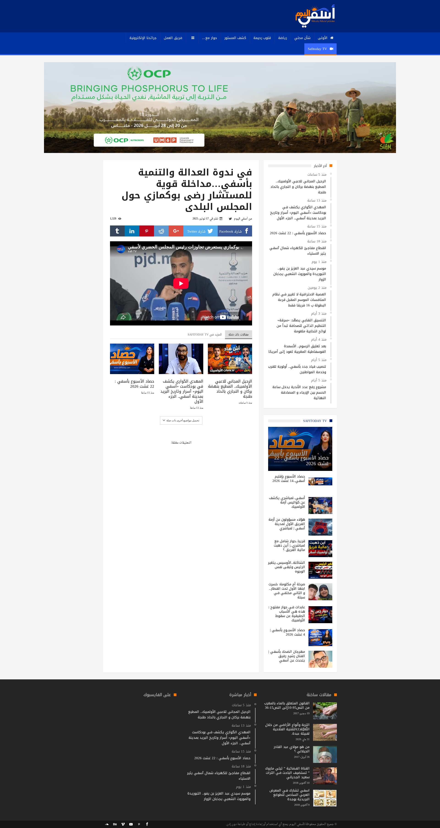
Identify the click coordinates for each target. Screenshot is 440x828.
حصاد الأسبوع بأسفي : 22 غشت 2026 (134, 384)
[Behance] (114, 824)
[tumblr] (117, 230)
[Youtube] (131, 824)
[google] (176, 230)
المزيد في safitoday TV (205, 334)
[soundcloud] (106, 824)
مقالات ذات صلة (238, 334)
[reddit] (161, 230)
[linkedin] (132, 230)
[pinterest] (146, 230)
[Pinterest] (139, 824)
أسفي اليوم (241, 219)
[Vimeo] (122, 824)
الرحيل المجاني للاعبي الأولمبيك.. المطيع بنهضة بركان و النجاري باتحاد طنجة (230, 389)
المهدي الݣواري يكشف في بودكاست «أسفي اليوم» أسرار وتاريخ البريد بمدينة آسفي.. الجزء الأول (181, 391)
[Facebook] (147, 824)
